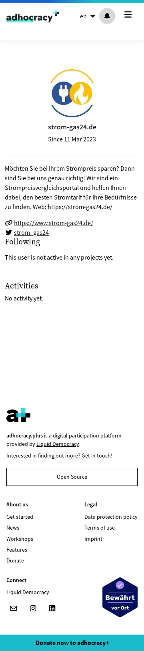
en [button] (84, 16)
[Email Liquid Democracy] (13, 608)
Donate (15, 560)
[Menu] (130, 14)
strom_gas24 (31, 232)
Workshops (19, 538)
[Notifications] (107, 16)
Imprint (93, 538)
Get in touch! (97, 455)
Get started (19, 516)
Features (16, 549)
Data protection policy (111, 516)
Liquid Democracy (57, 443)
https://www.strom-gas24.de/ (53, 223)
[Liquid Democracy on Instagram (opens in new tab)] (33, 608)
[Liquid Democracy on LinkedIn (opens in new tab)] (52, 608)
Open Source (72, 476)
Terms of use (99, 527)
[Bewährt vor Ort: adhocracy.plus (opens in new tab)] (120, 597)
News (12, 527)
